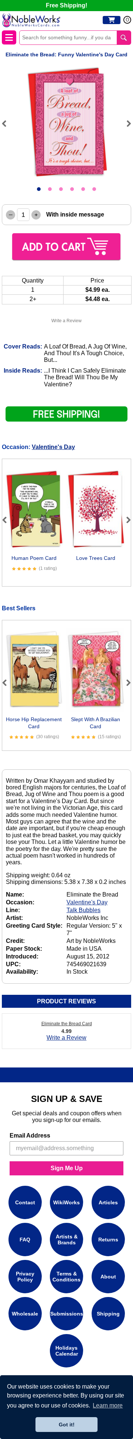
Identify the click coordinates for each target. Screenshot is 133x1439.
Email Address (30, 1135)
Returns (108, 1239)
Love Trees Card (95, 558)
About (108, 1277)
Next (125, 123)
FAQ (25, 1239)
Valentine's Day (53, 447)
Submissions (66, 1314)
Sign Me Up (67, 1168)
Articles (108, 1202)
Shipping (108, 1314)
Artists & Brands (67, 1239)
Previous (7, 123)
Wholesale (25, 1314)
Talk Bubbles (83, 910)
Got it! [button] (67, 1425)
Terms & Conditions (66, 1277)
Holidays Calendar (66, 1351)
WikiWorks (66, 1202)
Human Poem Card (34, 558)
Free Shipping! (66, 5)
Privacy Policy (25, 1277)
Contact (25, 1202)
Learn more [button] (108, 1405)
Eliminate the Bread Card (66, 1023)
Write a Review (66, 320)
